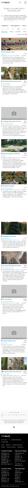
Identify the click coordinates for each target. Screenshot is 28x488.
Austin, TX (17, 480)
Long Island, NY (5, 474)
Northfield (12, 55)
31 (19, 415)
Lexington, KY (5, 471)
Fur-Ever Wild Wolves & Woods (12, 266)
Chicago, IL (18, 477)
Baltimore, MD (5, 478)
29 (14, 415)
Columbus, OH (5, 453)
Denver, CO (18, 474)
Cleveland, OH (5, 472)
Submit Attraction (17, 445)
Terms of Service (11, 447)
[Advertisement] (14, 101)
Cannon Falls (15, 240)
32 (21, 415)
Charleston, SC (19, 472)
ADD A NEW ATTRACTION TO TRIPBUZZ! (14, 422)
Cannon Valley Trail (9, 341)
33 (24, 415)
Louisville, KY (18, 464)
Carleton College (8, 186)
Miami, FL (17, 478)
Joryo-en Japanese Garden (11, 153)
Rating (11, 31)
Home (2, 445)
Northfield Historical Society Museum (15, 81)
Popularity (18, 31)
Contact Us (20, 447)
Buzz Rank (4, 31)
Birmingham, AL (5, 454)
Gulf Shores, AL (5, 456)
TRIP (5, 2)
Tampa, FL (18, 454)
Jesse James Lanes (9, 52)
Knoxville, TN (4, 459)
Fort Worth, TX (5, 475)
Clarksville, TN (5, 458)
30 (16, 415)
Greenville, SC (5, 481)
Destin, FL (17, 475)
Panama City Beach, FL (20, 461)
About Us (8, 445)
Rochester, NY (5, 480)
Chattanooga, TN (6, 461)
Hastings (14, 21)
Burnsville (17, 19)
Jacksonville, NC (19, 465)
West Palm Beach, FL (7, 464)
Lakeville (22, 19)
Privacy (3, 447)
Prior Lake (6, 21)
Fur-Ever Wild (7, 299)
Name (24, 31)
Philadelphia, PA (19, 481)
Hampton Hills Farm (9, 236)
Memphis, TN (4, 462)
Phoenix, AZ (18, 459)
